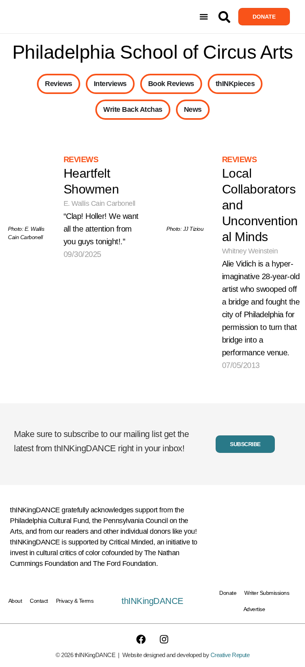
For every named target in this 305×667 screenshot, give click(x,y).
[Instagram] (164, 639)
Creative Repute (230, 655)
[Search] (224, 17)
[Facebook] (141, 639)
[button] (203, 16)
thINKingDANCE (152, 601)
